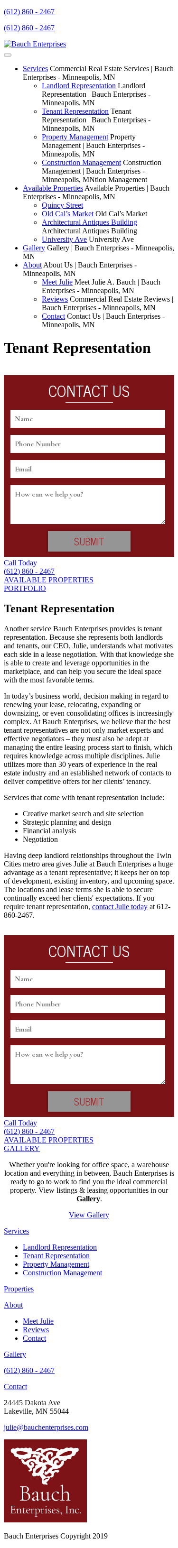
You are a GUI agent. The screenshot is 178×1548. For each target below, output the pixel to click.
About (32, 265)
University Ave (64, 239)
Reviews (55, 299)
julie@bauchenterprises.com (46, 1427)
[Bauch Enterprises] (35, 44)
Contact (53, 316)
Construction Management (81, 162)
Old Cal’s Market (68, 214)
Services (35, 68)
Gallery (34, 248)
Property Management (75, 137)
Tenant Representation (75, 111)
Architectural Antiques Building (89, 222)
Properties (19, 1289)
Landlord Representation (79, 86)
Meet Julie (57, 282)
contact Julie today (120, 907)
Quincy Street (62, 205)
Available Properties (53, 188)
